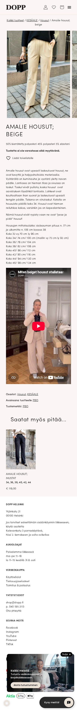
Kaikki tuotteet (15, 20)
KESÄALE (32, 20)
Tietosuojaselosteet (17, 581)
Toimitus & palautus (18, 585)
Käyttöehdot (13, 577)
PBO (35, 400)
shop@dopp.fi (14, 602)
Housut (44, 20)
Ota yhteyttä (13, 611)
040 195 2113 (16, 606)
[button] (6, 703)
